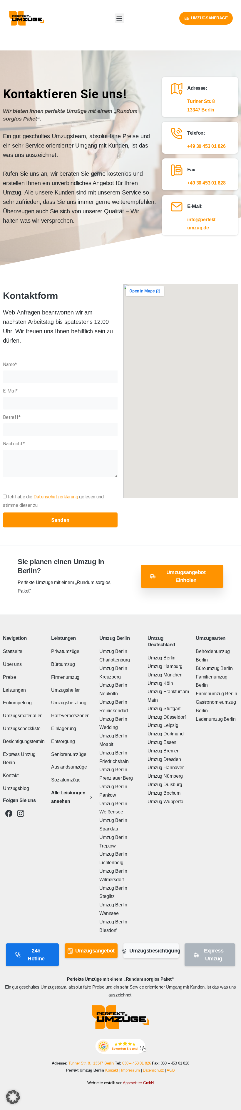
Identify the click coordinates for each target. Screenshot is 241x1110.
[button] (119, 18)
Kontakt (111, 1070)
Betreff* (12, 417)
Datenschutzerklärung (56, 497)
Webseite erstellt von (120, 1083)
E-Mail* (10, 391)
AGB (171, 1070)
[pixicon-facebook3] (9, 813)
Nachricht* (13, 443)
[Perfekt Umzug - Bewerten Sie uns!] (120, 1046)
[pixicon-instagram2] (20, 813)
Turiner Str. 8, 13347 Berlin (91, 1063)
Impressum (130, 1070)
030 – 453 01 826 (136, 1063)
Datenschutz (153, 1070)
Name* (10, 364)
